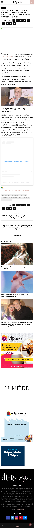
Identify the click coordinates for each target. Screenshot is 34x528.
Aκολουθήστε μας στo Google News (16, 190)
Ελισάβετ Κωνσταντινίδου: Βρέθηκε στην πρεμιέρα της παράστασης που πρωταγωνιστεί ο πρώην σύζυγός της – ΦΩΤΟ (16, 324)
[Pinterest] (21, 517)
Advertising (17, 526)
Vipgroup (22, 525)
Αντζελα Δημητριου (6, 195)
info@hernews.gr (20, 509)
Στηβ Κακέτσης (6, 56)
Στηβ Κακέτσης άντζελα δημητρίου (9, 197)
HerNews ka (17, 235)
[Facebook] (8, 517)
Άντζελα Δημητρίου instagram (19, 195)
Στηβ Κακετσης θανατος (24, 197)
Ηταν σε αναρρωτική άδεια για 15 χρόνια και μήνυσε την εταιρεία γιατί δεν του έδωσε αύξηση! (17, 227)
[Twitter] (12, 517)
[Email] (25, 517)
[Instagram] (16, 517)
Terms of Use (28, 525)
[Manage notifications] (30, 524)
